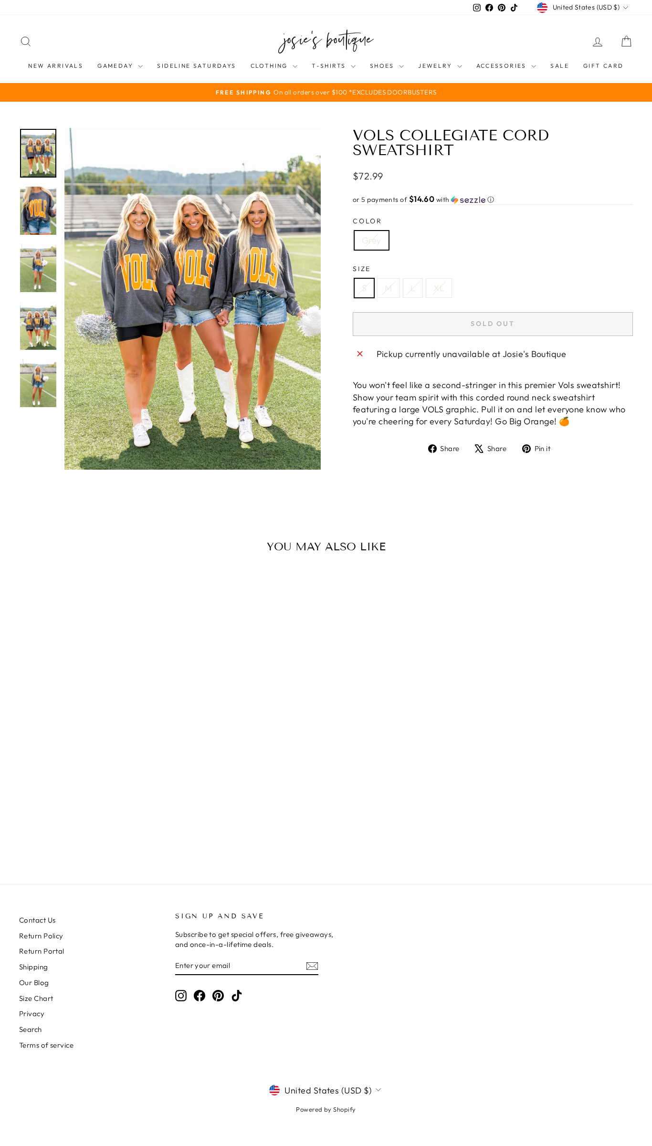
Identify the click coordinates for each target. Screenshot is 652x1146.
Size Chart (36, 998)
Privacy (31, 1013)
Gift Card (603, 65)
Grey (371, 240)
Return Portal (41, 951)
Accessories (502, 65)
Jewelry (436, 65)
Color (367, 221)
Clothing (271, 65)
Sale (559, 65)
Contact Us (37, 920)
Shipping (33, 966)
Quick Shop (92, 784)
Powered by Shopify (326, 1109)
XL (438, 288)
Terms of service (46, 1045)
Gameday (116, 65)
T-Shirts (330, 65)
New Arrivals (55, 65)
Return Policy (41, 935)
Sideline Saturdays (196, 65)
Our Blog (34, 982)
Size (362, 268)
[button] (493, 199)
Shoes (383, 65)
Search (30, 1029)
